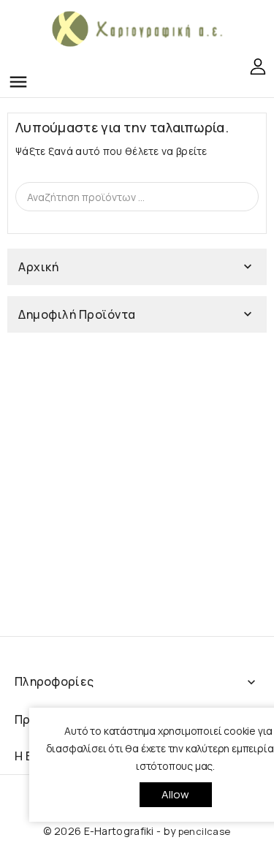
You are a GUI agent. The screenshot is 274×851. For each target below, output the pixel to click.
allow (175, 794)
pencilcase (204, 831)
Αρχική (38, 267)
